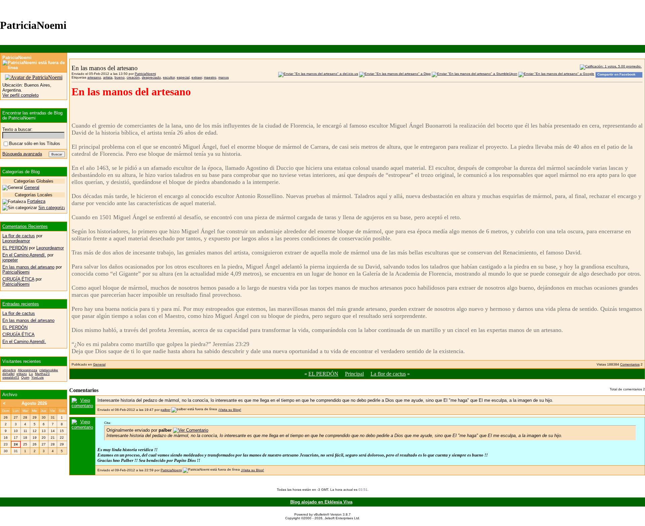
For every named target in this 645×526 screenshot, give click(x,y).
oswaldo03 (10, 377)
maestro (210, 77)
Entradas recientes (20, 303)
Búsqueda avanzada (22, 153)
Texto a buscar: (17, 129)
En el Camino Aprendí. (24, 254)
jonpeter (10, 259)
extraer (196, 77)
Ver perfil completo (20, 95)
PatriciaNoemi (145, 74)
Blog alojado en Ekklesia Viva (321, 502)
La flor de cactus (388, 374)
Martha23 (42, 374)
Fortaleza (36, 201)
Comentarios (630, 364)
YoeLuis (37, 377)
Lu (31, 374)
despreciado (151, 77)
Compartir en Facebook (616, 74)
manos (223, 77)
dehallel (8, 374)
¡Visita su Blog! (229, 410)
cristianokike (48, 370)
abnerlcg (9, 370)
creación (133, 77)
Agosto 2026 (34, 403)
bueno (120, 77)
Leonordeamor (16, 240)
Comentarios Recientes (25, 226)
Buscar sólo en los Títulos (34, 143)
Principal (354, 374)
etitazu (21, 374)
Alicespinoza (27, 370)
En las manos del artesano (28, 267)
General (99, 364)
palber (165, 410)
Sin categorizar (53, 207)
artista (108, 77)
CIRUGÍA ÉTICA (18, 279)
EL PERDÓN (323, 374)
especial (183, 77)
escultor (169, 77)
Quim (25, 377)
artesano (94, 77)
